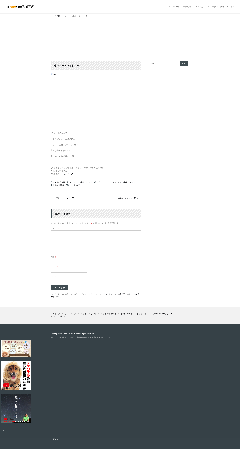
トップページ (174, 6)
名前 (54, 257)
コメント (55, 229)
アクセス (230, 6)
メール (54, 267)
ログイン (54, 439)
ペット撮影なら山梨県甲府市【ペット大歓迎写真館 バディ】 (22, 6)
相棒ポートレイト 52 (128, 198)
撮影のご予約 (56, 316)
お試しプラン (143, 313)
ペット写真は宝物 (88, 313)
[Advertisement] (120, 40)
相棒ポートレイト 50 (63, 198)
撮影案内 (187, 6)
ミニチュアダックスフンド (111, 182)
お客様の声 (55, 313)
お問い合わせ (126, 313)
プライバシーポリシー (162, 313)
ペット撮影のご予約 (215, 6)
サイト (53, 276)
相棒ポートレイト (85, 182)
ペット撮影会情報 (108, 313)
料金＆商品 (198, 6)
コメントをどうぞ (75, 185)
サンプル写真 (70, 313)
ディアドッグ (67, 174)
